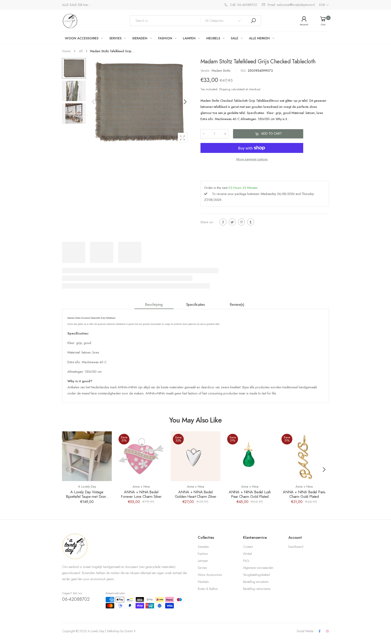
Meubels (203, 581)
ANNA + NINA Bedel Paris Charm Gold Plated (304, 494)
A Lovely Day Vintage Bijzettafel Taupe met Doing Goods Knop (87, 496)
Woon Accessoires (210, 574)
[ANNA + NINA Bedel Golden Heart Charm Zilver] (195, 456)
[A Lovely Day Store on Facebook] (319, 631)
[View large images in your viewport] (182, 137)
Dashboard (295, 546)
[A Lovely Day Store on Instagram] (327, 631)
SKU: (244, 70)
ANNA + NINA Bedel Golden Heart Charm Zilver (195, 494)
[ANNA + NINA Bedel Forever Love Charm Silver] (141, 456)
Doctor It (129, 631)
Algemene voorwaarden (258, 567)
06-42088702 (76, 599)
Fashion (203, 553)
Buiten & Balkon (208, 588)
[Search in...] (253, 20)
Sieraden (203, 546)
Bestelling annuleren (256, 581)
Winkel (247, 553)
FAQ (246, 560)
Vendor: (206, 70)
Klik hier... (84, 4)
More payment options (252, 159)
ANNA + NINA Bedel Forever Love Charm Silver (141, 494)
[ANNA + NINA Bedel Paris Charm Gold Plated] (304, 456)
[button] (184, 102)
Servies (202, 567)
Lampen (203, 560)
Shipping (224, 89)
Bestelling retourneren (257, 588)
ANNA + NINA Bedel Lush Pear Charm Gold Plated (250, 494)
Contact (248, 546)
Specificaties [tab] (195, 304)
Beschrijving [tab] (154, 304)
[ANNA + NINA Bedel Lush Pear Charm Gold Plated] (250, 456)
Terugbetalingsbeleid (256, 574)
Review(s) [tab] (237, 304)
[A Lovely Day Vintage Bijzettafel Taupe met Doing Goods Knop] (87, 456)
